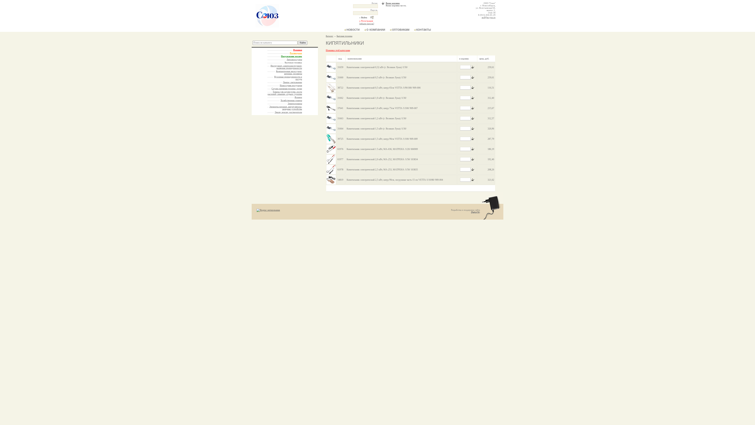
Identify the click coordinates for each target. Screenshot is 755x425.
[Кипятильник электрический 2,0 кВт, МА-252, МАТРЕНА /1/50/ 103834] (331, 159)
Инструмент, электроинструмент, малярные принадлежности (286, 67)
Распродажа (296, 53)
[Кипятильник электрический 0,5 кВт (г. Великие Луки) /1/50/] (331, 77)
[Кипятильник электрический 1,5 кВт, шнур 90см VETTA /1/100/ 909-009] (331, 139)
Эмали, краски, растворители (288, 112)
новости (353, 29)
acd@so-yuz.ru (488, 17)
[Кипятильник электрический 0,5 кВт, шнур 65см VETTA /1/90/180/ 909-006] (331, 87)
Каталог (329, 36)
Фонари (298, 97)
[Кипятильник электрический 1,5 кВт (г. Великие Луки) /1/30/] (331, 128)
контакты (423, 29)
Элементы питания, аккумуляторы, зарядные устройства (285, 107)
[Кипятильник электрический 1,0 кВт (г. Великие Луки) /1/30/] (331, 98)
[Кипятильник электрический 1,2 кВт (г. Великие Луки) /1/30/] (331, 118)
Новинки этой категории (338, 50)
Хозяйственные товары (291, 100)
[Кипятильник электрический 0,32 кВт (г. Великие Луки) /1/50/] (331, 67)
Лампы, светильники (292, 82)
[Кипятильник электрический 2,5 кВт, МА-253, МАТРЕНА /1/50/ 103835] (331, 169)
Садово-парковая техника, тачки (287, 88)
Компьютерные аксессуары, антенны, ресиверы (289, 72)
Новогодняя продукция (291, 85)
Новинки (297, 50)
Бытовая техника (344, 36)
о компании (375, 29)
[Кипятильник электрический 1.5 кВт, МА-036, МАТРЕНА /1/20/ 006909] (331, 149)
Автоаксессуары (294, 59)
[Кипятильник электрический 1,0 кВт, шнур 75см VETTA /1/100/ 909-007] (331, 108)
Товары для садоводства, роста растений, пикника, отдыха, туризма (285, 93)
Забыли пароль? (366, 23)
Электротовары (295, 103)
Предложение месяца (291, 56)
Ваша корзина (393, 3)
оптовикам (400, 29)
